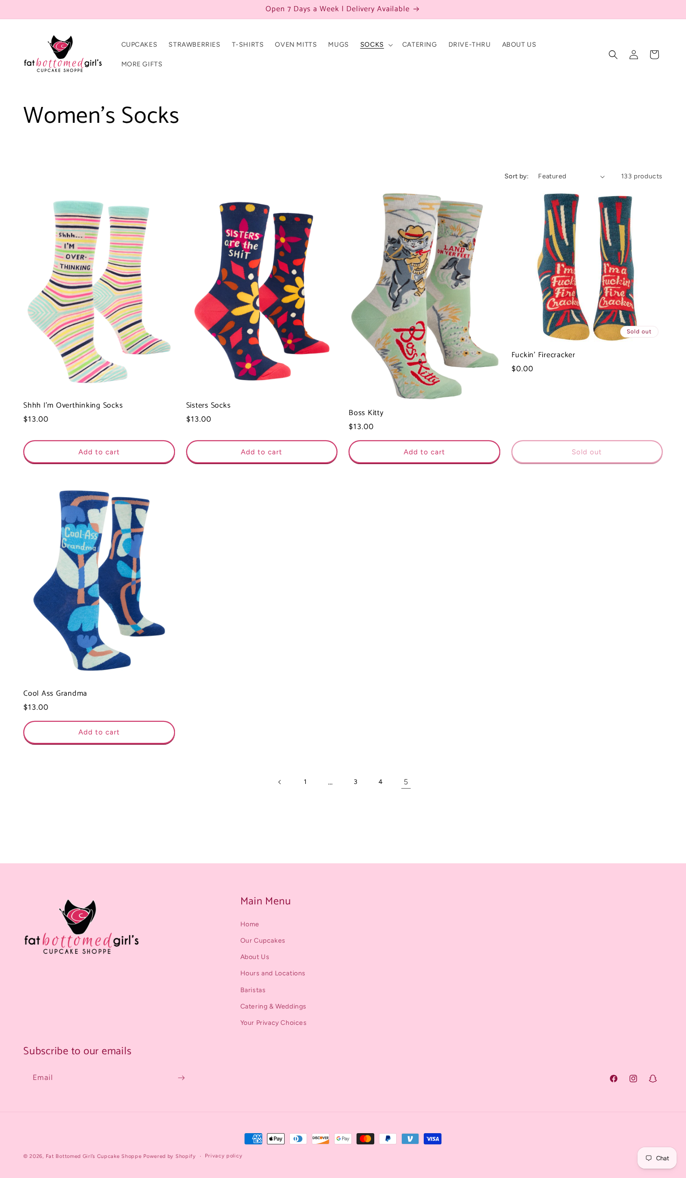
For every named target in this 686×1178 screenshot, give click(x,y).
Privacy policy (223, 1156)
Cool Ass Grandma (55, 693)
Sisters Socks (208, 405)
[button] (376, 45)
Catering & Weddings (273, 1006)
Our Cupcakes (263, 941)
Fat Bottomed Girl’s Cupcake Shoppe (94, 1156)
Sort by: (516, 176)
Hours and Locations (273, 974)
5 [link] (406, 781)
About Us (255, 957)
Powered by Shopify (169, 1156)
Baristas (253, 990)
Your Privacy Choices (273, 1023)
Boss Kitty (366, 413)
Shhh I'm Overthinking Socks (73, 405)
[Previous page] (280, 782)
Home (249, 924)
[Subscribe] (181, 1077)
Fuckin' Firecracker (543, 355)
